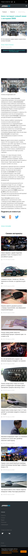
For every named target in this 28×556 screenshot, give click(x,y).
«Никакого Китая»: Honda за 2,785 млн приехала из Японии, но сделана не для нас (13, 281)
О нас (2, 543)
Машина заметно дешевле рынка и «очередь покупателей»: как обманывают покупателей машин (13, 307)
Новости (3, 515)
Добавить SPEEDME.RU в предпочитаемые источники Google (14, 51)
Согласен (23, 551)
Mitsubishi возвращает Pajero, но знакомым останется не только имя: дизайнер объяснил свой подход (14, 438)
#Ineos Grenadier (6, 226)
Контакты (3, 545)
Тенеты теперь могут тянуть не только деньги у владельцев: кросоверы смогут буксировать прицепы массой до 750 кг (13, 385)
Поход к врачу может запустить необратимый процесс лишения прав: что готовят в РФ (13, 334)
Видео (2, 520)
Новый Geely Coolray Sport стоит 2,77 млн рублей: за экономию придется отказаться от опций (13, 412)
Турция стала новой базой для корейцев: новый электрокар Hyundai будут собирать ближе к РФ (14, 465)
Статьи (3, 517)
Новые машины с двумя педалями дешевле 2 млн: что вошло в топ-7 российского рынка (11, 254)
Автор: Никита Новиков (7, 44)
